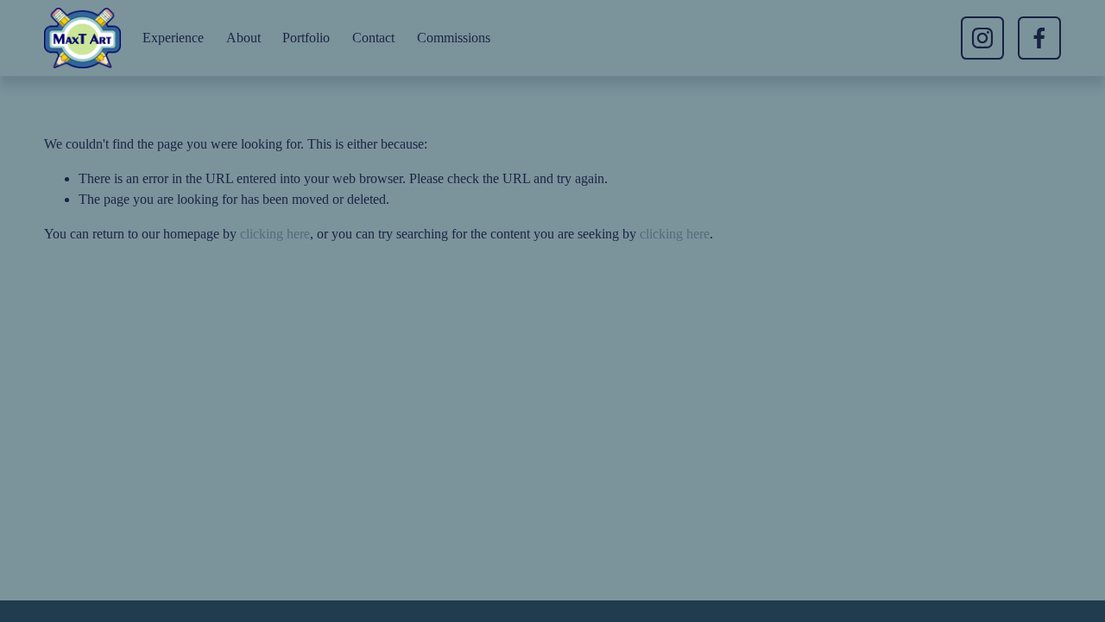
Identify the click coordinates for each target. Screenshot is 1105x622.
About (243, 37)
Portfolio (306, 37)
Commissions (453, 37)
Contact (373, 37)
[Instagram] (982, 38)
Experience (173, 37)
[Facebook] (1039, 38)
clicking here (275, 233)
